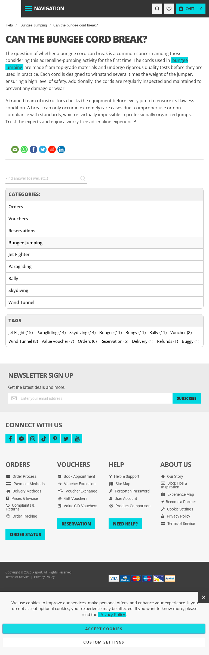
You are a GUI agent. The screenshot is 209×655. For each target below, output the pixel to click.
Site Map (122, 484)
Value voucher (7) (58, 341)
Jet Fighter (19, 254)
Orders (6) (87, 341)
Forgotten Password (132, 491)
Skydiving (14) (82, 332)
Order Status (25, 534)
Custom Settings (103, 642)
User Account (125, 498)
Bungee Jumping (33, 25)
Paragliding (20, 266)
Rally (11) (158, 332)
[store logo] (10, 8)
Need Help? (125, 524)
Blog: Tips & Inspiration (174, 485)
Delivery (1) (142, 341)
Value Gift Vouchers (80, 506)
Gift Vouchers (75, 498)
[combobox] (46, 178)
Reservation (76, 524)
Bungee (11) (110, 332)
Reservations (21, 231)
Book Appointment (79, 476)
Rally (13, 278)
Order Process (24, 476)
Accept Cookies (103, 628)
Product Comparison (132, 506)
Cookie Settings (179, 509)
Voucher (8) (181, 332)
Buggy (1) (190, 341)
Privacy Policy (178, 516)
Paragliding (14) (51, 332)
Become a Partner (181, 502)
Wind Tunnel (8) (23, 341)
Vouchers (18, 219)
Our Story (174, 476)
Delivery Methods (26, 491)
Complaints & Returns (20, 507)
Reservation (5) (114, 341)
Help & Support (126, 476)
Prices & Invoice (24, 498)
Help (9, 25)
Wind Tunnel (21, 302)
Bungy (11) (135, 332)
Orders (15, 207)
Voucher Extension (79, 484)
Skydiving (18, 290)
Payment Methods (29, 484)
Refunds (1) (167, 341)
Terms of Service (181, 523)
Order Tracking (24, 516)
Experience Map (180, 494)
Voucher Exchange (81, 491)
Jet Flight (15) (20, 332)
